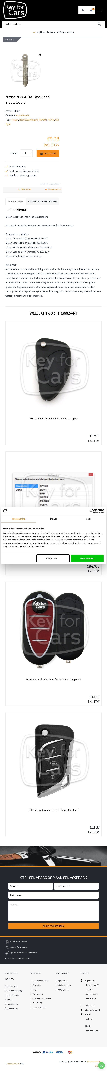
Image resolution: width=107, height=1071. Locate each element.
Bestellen (50, 153)
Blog (34, 990)
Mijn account (62, 981)
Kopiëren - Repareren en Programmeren (55, 32)
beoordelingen (94, 1061)
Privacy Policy (38, 994)
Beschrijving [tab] (15, 201)
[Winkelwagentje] (91, 10)
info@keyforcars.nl (92, 1010)
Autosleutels (22, 115)
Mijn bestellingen (64, 985)
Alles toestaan (87, 558)
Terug (11, 39)
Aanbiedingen (13, 1008)
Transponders (13, 1004)
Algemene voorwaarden (42, 998)
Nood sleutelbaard (28, 119)
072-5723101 (26, 189)
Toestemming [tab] (18, 519)
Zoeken (99, 24)
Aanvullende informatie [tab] (42, 201)
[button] (40, 55)
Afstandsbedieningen (16, 991)
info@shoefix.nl (54, 189)
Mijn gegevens (63, 990)
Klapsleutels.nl (13, 1064)
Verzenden (37, 985)
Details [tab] (53, 519)
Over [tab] (88, 519)
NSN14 (51, 119)
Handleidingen (38, 1003)
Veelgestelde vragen (40, 981)
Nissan (15, 119)
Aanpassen (51, 558)
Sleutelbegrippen (39, 1007)
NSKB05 (43, 119)
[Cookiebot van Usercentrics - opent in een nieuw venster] (91, 511)
